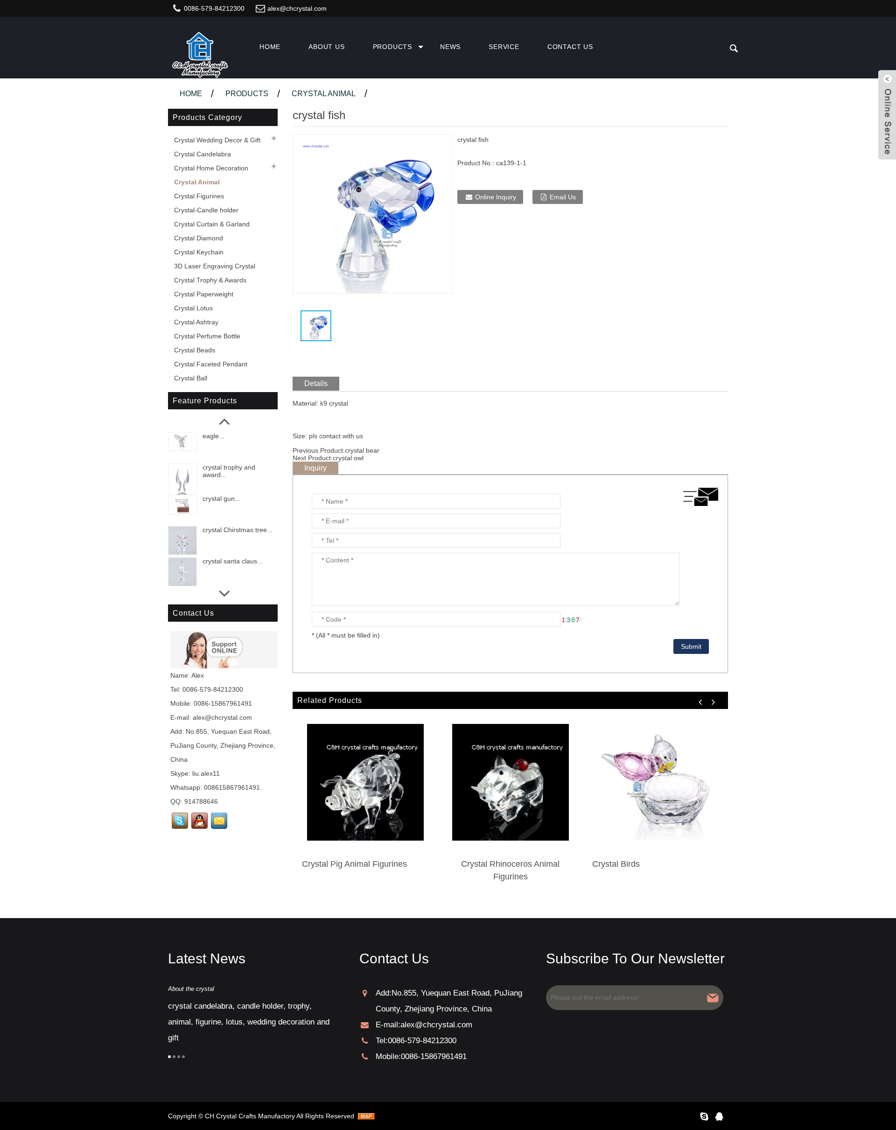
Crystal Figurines (199, 196)
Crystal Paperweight (203, 294)
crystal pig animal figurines (354, 864)
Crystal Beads (194, 350)
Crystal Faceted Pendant (210, 364)
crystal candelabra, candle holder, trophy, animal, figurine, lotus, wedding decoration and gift (248, 1022)
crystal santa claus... (233, 561)
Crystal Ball (190, 378)
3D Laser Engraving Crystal (214, 266)
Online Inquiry (495, 197)
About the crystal (191, 988)
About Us (326, 46)
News (450, 46)
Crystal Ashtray (196, 322)
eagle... (213, 436)
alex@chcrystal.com (297, 8)
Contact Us (570, 46)
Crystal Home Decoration (211, 168)
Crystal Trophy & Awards (210, 280)
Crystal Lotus (193, 308)
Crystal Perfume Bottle (207, 336)
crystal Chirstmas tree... (238, 529)
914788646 (201, 801)
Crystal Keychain (199, 252)
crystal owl (348, 458)
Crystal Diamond (198, 238)
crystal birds (616, 864)
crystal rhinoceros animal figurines (510, 870)
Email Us (563, 197)
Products (392, 46)
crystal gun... (221, 498)
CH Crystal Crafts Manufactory (250, 1116)
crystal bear (362, 450)
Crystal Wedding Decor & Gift (217, 140)
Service (504, 46)
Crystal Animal (324, 94)
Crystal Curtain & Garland (212, 224)
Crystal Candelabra (202, 154)
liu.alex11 (206, 773)
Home (269, 46)
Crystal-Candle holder (206, 210)
